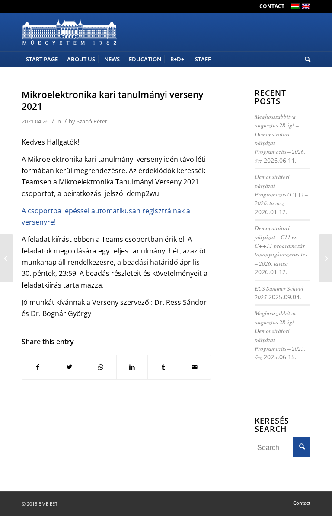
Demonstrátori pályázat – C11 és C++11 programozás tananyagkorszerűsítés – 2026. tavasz (281, 245)
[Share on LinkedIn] (132, 367)
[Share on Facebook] (38, 367)
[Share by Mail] (195, 367)
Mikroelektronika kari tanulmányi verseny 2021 (112, 100)
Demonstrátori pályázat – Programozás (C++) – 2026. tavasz (281, 189)
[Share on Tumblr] (163, 367)
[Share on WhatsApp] (100, 367)
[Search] (305, 59)
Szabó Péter (92, 121)
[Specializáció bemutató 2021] (6, 258)
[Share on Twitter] (69, 367)
